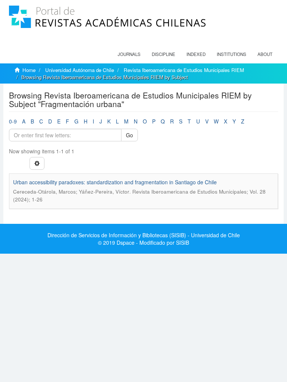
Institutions (231, 54)
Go (129, 135)
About (264, 54)
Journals (129, 54)
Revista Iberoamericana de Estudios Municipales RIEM (184, 69)
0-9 (13, 121)
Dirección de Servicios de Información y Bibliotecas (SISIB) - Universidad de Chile (143, 235)
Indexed (196, 54)
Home (29, 69)
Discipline (163, 54)
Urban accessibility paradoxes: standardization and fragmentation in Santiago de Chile (115, 182)
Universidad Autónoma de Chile (79, 69)
